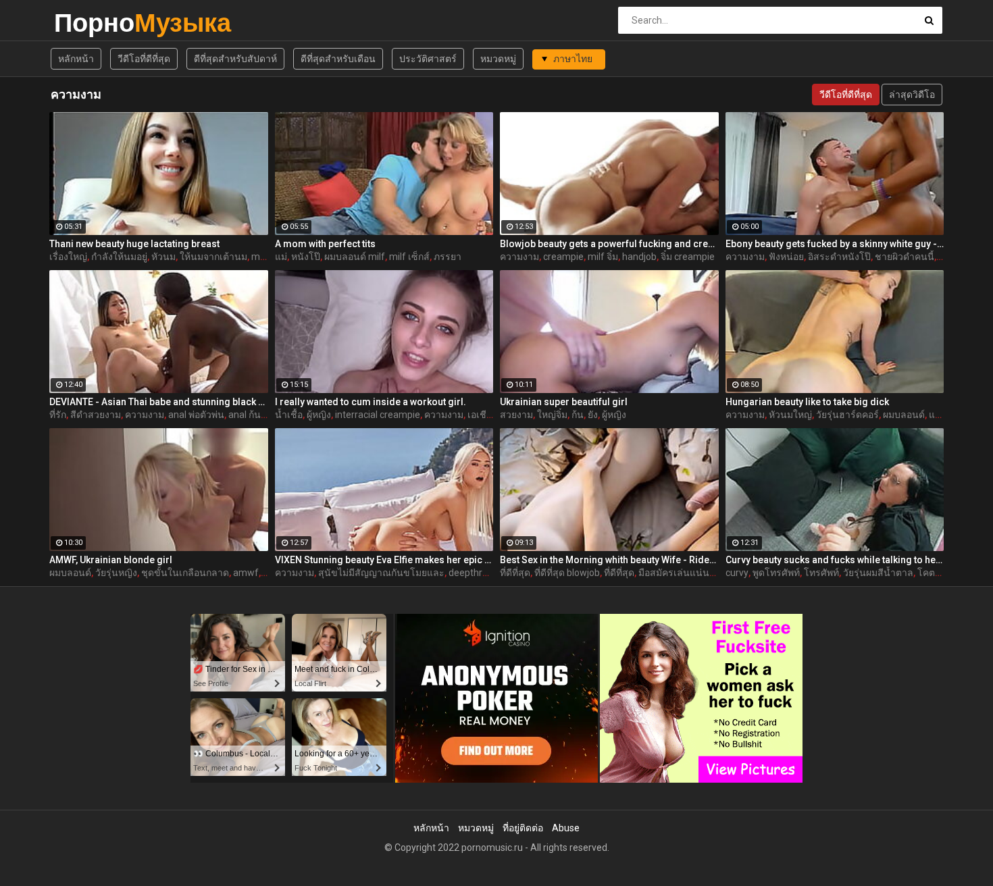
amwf (246, 572)
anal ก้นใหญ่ (254, 414)
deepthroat (472, 572)
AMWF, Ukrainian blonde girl (110, 559)
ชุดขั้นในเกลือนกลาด (185, 572)
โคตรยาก (937, 572)
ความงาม (519, 256)
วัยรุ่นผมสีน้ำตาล (878, 572)
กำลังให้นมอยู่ (119, 256)
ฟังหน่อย (786, 256)
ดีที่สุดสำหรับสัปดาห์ (235, 58)
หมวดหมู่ (498, 58)
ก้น (577, 414)
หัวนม (163, 256)
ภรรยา (447, 256)
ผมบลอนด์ (904, 414)
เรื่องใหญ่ (68, 256)
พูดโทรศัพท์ (776, 572)
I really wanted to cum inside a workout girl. (370, 401)
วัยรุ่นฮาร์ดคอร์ (847, 414)
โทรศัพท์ (821, 572)
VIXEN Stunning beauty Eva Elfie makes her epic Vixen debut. (384, 559)
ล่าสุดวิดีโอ (912, 94)
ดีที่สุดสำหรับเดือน (338, 58)
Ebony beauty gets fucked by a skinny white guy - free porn (834, 243)
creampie (563, 256)
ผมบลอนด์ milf (354, 256)
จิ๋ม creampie (688, 256)
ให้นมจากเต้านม (213, 256)
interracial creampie (377, 414)
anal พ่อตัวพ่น (196, 414)
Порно (89, 22)
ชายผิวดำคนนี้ (904, 256)
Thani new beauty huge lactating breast (134, 243)
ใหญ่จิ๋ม (552, 414)
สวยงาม (516, 414)
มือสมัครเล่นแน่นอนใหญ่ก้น (695, 572)
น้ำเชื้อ (289, 414)
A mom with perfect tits (325, 243)
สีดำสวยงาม (95, 414)
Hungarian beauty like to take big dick (807, 401)
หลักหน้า (76, 58)
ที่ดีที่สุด (515, 572)
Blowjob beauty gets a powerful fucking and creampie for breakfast (609, 243)
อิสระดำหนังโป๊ (839, 256)
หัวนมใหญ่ (790, 414)
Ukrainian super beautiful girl (564, 401)
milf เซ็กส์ (409, 256)
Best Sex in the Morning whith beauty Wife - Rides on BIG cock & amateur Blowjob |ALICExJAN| (609, 559)
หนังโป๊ (305, 256)
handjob (639, 256)
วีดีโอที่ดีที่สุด (144, 58)
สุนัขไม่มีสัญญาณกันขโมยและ (381, 572)
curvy (736, 572)
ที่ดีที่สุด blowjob (567, 572)
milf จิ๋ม (603, 256)
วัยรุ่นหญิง (116, 572)
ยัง (593, 414)
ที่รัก (57, 414)
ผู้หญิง (319, 414)
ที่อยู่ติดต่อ (523, 828)
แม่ (281, 256)
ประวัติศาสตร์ (428, 58)
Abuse (566, 828)
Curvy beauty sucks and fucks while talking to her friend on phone (834, 559)
